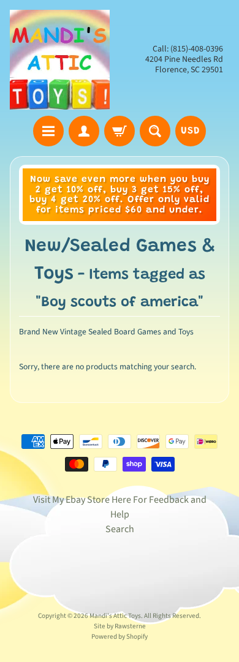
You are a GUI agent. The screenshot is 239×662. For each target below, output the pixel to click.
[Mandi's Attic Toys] (60, 60)
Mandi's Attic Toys (115, 615)
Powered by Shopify (119, 636)
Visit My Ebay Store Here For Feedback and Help (120, 507)
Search (119, 529)
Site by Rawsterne (120, 626)
